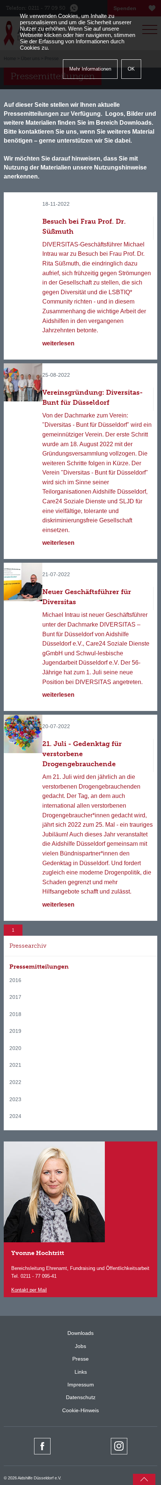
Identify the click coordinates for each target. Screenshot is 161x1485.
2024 (15, 1116)
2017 (15, 997)
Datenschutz (80, 1397)
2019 (15, 1031)
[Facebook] (42, 1446)
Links (81, 1372)
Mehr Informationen (90, 69)
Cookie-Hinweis (80, 1410)
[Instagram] (119, 1446)
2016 (15, 980)
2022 (15, 1082)
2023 (15, 1099)
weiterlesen (58, 343)
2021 (15, 1065)
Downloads (80, 1333)
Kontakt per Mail (29, 1290)
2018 (15, 1014)
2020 (15, 1048)
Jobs (80, 1346)
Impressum (80, 1385)
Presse (80, 1359)
